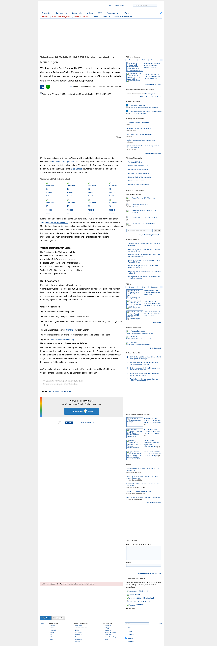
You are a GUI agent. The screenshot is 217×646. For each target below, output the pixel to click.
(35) (159, 456)
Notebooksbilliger (150, 598)
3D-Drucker (78, 632)
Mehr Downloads (155, 348)
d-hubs (128, 472)
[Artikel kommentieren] (49, 423)
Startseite (46, 13)
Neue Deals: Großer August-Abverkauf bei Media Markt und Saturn (144, 374)
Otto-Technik (145, 601)
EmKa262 (129, 136)
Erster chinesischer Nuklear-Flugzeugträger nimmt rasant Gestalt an (145, 369)
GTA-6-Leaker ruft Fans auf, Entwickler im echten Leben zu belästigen (152, 454)
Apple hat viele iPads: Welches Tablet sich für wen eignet (152, 293)
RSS (129, 628)
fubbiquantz (129, 142)
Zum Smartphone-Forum (153, 153)
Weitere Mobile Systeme (123, 17)
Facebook (131, 634)
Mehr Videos (157, 322)
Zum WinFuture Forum (153, 502)
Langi (128, 124)
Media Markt (78, 625)
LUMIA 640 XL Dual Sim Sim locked (138, 128)
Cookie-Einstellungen (110, 637)
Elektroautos (78, 639)
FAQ (100, 13)
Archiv (51, 639)
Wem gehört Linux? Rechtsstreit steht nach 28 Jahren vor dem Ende (144, 277)
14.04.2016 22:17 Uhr (114, 87)
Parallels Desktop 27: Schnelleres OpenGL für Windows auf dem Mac (144, 255)
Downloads (77, 13)
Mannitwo (129, 487)
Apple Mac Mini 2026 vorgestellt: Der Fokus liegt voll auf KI (144, 272)
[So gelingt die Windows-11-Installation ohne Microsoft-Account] (135, 66)
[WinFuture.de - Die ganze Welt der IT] (61, 7)
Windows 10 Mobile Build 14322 (55, 179)
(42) (158, 446)
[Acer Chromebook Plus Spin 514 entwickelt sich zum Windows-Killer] (135, 77)
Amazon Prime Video (81, 628)
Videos (90, 13)
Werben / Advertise (110, 632)
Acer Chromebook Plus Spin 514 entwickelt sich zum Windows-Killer (152, 76)
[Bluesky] (161, 13)
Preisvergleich (113, 13)
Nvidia (76, 630)
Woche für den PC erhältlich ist (54, 222)
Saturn (137, 595)
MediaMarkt (144, 591)
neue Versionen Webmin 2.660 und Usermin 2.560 (143, 497)
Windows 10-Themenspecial (138, 166)
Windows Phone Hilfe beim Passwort (139, 134)
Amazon (139, 605)
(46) (145, 435)
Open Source (79, 637)
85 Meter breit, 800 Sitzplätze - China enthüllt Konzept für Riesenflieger (145, 358)
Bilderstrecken (54, 637)
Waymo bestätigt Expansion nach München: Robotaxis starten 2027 (143, 266)
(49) (145, 424)
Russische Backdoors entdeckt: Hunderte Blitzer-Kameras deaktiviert (144, 380)
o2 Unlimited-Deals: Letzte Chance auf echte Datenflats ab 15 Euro (152, 431)
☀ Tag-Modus (45, 618)
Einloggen (107, 628)
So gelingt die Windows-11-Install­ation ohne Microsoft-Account (152, 66)
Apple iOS (106, 17)
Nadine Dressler (98, 87)
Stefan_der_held (131, 149)
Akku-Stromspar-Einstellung (61, 340)
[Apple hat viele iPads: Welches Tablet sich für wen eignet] (135, 294)
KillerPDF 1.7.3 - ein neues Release (138, 491)
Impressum (107, 630)
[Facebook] (157, 13)
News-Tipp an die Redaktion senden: (139, 544)
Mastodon (131, 641)
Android (96, 17)
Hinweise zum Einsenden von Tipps (149, 573)
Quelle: (128, 562)
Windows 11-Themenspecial (138, 170)
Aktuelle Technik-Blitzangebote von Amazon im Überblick (144, 244)
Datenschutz (108, 634)
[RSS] (153, 13)
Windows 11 (78, 634)
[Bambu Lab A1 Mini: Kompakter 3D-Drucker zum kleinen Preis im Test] (135, 304)
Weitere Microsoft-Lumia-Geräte (150, 97)
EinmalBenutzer (131, 130)
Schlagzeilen (61, 13)
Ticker (51, 628)
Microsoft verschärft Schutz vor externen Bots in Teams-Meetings (144, 261)
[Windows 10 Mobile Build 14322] (49, 189)
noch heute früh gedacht (63, 162)
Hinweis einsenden (87, 423)
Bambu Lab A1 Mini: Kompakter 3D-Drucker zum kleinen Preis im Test (152, 303)
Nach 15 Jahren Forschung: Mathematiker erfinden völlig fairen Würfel (144, 363)
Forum (130, 631)
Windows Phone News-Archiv (138, 185)
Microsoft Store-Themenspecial (139, 173)
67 (48, 87)
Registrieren (119, 5)
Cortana (69, 330)
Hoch (42, 623)
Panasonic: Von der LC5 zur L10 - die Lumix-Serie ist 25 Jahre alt (152, 314)
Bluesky (130, 638)
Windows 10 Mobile (85, 72)
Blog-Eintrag (76, 169)
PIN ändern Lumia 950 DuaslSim (137, 123)
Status (106, 639)
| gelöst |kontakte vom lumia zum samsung (140, 140)
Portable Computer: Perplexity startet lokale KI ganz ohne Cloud (144, 250)
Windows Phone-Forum (136, 181)
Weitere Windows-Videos (153, 85)
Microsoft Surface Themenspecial (139, 177)
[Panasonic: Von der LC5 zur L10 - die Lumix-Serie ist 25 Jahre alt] (135, 315)
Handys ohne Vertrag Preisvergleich (149, 235)
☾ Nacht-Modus (58, 618)
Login (110, 5)
